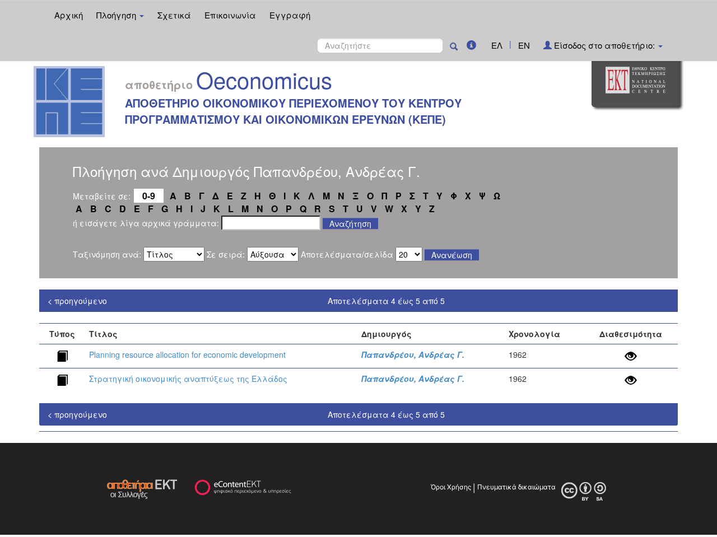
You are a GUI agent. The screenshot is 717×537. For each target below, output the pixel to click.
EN (524, 45)
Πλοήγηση (117, 15)
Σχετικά (174, 15)
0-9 (148, 195)
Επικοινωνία (230, 15)
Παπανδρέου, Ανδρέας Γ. (412, 354)
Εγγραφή (289, 15)
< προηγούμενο (77, 300)
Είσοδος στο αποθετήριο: (604, 45)
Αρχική (68, 15)
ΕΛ (496, 45)
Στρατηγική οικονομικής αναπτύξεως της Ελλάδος (188, 378)
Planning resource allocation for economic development (187, 354)
